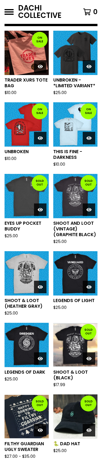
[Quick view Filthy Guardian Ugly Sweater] (40, 430)
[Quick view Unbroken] (40, 138)
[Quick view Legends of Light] (89, 287)
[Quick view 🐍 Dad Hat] (89, 430)
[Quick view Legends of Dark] (40, 358)
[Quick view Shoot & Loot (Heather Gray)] (40, 287)
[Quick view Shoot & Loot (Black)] (89, 358)
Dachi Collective (39, 12)
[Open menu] (9, 12)
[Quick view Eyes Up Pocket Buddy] (40, 209)
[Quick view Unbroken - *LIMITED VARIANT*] (89, 66)
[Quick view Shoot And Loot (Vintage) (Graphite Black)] (89, 209)
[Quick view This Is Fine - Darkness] (89, 138)
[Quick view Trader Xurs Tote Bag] (40, 66)
